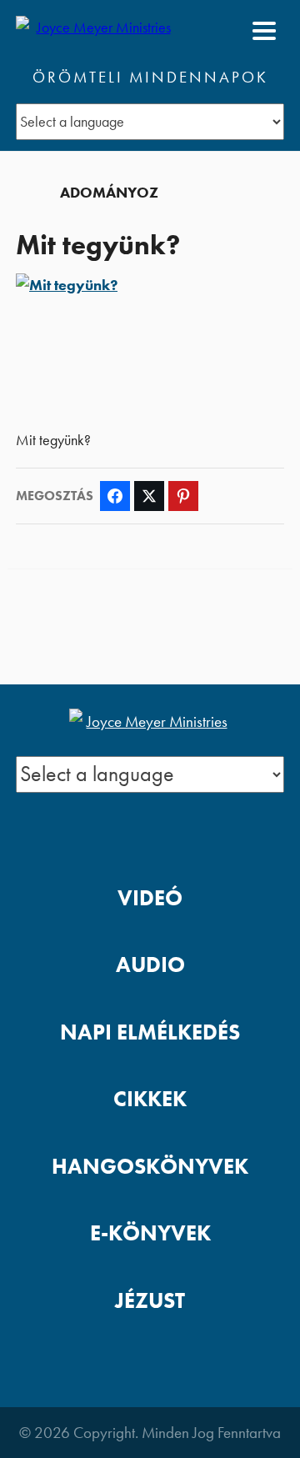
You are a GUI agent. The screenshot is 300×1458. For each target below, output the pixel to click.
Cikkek (150, 1099)
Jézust (150, 1301)
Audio (150, 965)
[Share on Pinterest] (183, 496)
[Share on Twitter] (149, 496)
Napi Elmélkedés (150, 1032)
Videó (150, 898)
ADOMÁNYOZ (109, 192)
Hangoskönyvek (150, 1166)
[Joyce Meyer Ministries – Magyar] (97, 31)
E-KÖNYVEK (150, 1233)
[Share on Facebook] (115, 496)
